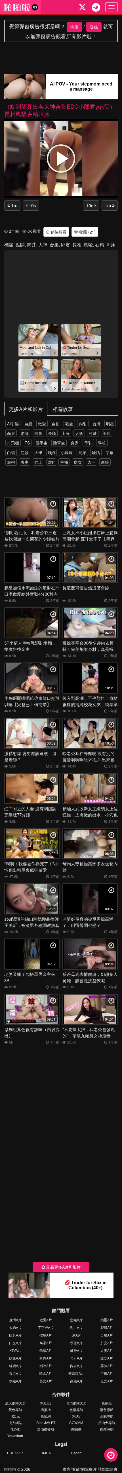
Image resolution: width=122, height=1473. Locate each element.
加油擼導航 (45, 1429)
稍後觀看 (57, 232)
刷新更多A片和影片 (63, 1267)
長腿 (52, 433)
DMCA (46, 1452)
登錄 (94, 27)
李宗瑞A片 (76, 1373)
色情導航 (76, 1409)
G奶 (51, 452)
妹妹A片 (15, 1358)
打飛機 (13, 443)
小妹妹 (67, 452)
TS (27, 443)
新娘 (105, 462)
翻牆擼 (76, 1429)
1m (13, 205)
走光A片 (106, 1380)
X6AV (76, 1416)
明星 (110, 423)
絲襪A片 (15, 1365)
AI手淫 (13, 423)
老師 (25, 433)
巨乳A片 (15, 1335)
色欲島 (107, 1403)
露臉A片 (106, 1365)
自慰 (28, 423)
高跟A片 (76, 1380)
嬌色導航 (106, 1409)
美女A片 (45, 1380)
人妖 (79, 433)
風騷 (88, 244)
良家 (75, 443)
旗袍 (11, 462)
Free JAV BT (45, 1422)
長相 (76, 244)
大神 (42, 244)
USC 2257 (15, 1452)
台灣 (96, 423)
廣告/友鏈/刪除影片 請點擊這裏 (90, 1469)
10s (32, 205)
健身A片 (76, 1350)
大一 (91, 462)
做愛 (42, 423)
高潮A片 (45, 1342)
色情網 (46, 1416)
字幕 (109, 452)
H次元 (15, 1416)
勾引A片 (76, 1358)
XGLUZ (45, 1403)
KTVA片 (15, 1350)
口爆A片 (106, 1335)
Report (76, 1452)
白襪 (11, 452)
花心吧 (15, 1429)
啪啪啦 (10, 1469)
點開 (20, 244)
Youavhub (15, 1435)
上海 (66, 433)
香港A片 (15, 1373)
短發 (25, 452)
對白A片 (76, 1327)
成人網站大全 (15, 1403)
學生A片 (76, 1342)
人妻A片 (106, 1350)
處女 (78, 462)
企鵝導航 (106, 1416)
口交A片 (15, 1342)
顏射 (11, 433)
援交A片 (106, 1358)
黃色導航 (15, 1409)
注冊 (74, 27)
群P (51, 462)
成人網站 (15, 1422)
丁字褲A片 (46, 1327)
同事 (38, 433)
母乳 (88, 443)
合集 (54, 244)
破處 (69, 423)
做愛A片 (45, 1319)
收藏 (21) (87, 232)
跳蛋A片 (106, 1319)
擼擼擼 (46, 1409)
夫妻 (25, 462)
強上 (38, 462)
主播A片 (106, 1373)
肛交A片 (106, 1342)
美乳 (106, 433)
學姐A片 (15, 1380)
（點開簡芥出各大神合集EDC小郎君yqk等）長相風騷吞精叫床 (59, 110)
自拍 (56, 423)
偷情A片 (45, 1350)
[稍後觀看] (111, 1455)
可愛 (93, 433)
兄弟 (82, 452)
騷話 (96, 452)
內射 (83, 423)
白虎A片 (45, 1358)
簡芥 (31, 244)
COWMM (76, 1422)
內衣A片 (76, 1365)
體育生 (59, 443)
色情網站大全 (76, 1403)
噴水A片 (45, 1373)
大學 (38, 452)
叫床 (110, 244)
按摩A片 (45, 1335)
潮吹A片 (45, 1365)
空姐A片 (76, 1319)
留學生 (41, 443)
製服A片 (106, 1327)
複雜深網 (106, 1429)
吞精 (99, 244)
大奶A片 (15, 1327)
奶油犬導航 (106, 1422)
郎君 (65, 244)
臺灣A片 (15, 1319)
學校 (102, 443)
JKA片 (76, 1335)
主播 (64, 462)
